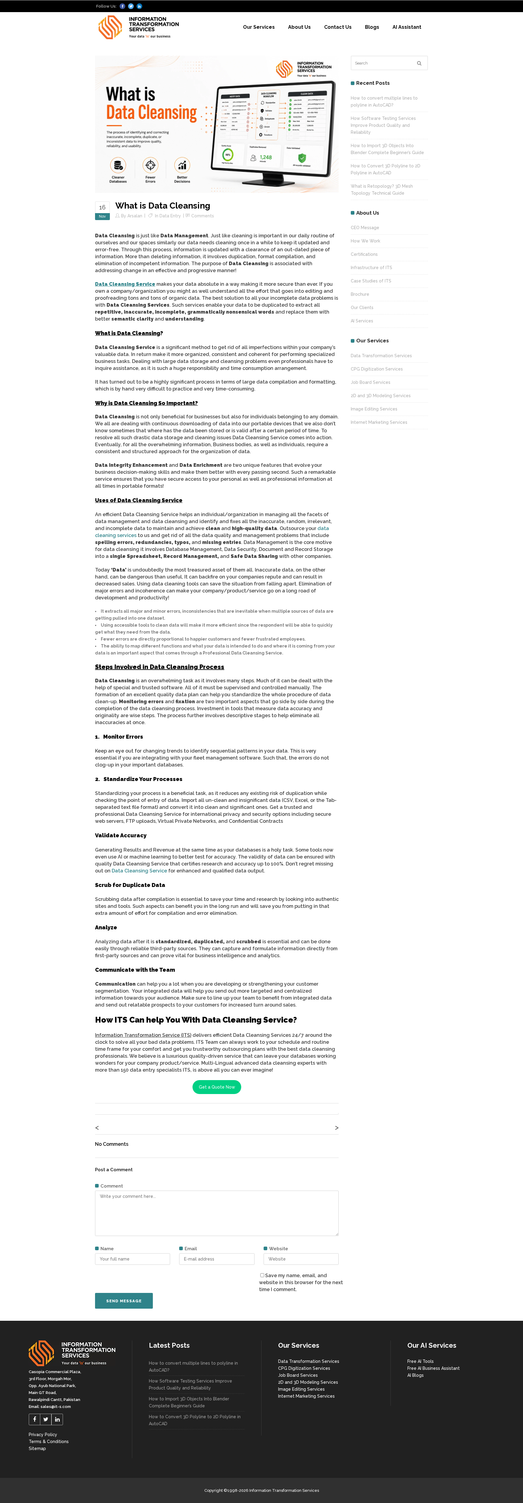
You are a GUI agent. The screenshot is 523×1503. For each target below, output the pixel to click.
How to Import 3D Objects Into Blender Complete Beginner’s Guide (189, 1402)
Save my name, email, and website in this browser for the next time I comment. (301, 1282)
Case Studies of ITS (371, 281)
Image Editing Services (374, 409)
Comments (202, 215)
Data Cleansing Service (139, 871)
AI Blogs (415, 1375)
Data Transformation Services (381, 355)
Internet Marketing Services (379, 422)
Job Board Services (370, 382)
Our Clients (362, 307)
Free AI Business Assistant (433, 1368)
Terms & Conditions (49, 1441)
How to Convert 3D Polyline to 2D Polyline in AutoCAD (195, 1420)
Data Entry (170, 215)
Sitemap (37, 1448)
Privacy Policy (43, 1434)
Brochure (360, 294)
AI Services (362, 320)
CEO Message (365, 227)
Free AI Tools (420, 1361)
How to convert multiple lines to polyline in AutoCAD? (193, 1367)
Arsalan (134, 215)
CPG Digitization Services (377, 369)
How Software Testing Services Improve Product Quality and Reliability (383, 125)
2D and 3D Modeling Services (381, 395)
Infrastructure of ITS (371, 267)
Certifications (364, 254)
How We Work (365, 241)
